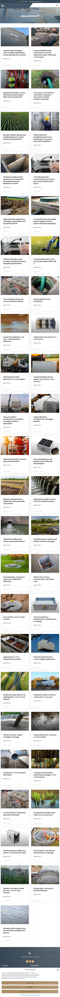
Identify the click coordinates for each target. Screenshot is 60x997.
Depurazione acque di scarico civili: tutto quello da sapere (45, 500)
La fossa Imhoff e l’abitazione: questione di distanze (14, 814)
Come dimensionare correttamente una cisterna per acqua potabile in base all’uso (44, 180)
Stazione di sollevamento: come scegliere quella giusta (44, 658)
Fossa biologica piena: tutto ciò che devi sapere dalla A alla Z (45, 261)
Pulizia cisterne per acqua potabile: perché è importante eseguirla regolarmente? (14, 261)
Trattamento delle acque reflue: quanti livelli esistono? (14, 540)
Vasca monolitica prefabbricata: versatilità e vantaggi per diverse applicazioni (13, 420)
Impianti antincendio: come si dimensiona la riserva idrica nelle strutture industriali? (14, 95)
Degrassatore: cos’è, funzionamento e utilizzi (12, 658)
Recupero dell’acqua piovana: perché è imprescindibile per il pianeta (14, 930)
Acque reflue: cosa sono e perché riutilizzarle (43, 889)
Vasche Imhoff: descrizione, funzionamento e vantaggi (44, 851)
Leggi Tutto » (7, 58)
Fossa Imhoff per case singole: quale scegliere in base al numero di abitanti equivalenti (45, 221)
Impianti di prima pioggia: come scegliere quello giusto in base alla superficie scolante (14, 52)
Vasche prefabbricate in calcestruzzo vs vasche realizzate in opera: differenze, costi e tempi (45, 53)
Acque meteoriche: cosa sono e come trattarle (45, 736)
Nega (30, 987)
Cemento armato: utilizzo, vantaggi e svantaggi (13, 736)
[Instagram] (30, 961)
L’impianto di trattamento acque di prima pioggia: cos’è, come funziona (45, 775)
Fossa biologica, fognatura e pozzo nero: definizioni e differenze (14, 579)
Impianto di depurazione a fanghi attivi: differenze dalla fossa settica (14, 501)
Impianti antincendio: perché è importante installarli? (14, 460)
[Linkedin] (33, 961)
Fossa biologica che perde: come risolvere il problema (13, 300)
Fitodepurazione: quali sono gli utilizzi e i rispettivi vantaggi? (45, 540)
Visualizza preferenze (30, 991)
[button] (57, 970)
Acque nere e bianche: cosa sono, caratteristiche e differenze (13, 339)
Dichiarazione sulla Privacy (34, 995)
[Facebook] (27, 961)
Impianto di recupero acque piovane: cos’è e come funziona (13, 890)
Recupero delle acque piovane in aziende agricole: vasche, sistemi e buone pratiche (14, 137)
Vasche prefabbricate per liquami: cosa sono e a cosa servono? (44, 379)
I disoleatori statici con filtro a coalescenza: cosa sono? (45, 696)
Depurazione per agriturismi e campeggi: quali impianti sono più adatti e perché (14, 221)
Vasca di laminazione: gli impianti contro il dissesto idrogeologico (43, 461)
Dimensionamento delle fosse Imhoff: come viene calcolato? (14, 851)
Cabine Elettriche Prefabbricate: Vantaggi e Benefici (43, 419)
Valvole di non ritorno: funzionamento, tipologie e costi (44, 579)
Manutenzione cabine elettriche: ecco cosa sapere (14, 378)
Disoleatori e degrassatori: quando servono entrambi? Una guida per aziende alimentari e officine (13, 180)
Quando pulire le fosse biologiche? (42, 300)
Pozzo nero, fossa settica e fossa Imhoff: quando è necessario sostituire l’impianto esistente (44, 96)
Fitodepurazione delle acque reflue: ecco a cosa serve (44, 814)
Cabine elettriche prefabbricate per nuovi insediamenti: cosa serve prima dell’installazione (43, 138)
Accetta (30, 983)
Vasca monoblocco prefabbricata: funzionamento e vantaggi (45, 619)
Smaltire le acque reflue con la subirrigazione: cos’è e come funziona (14, 697)
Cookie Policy (23, 995)
